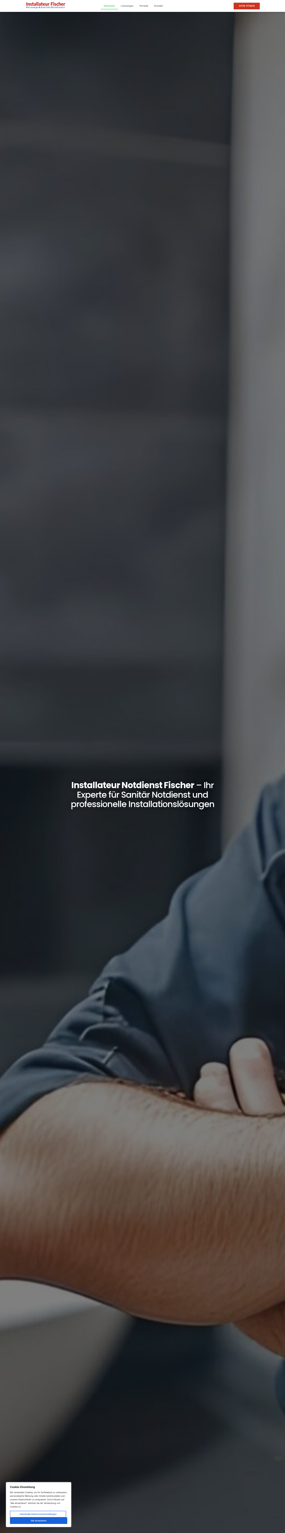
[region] (38, 1504)
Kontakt (158, 5)
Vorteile (143, 5)
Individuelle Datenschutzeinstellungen (38, 1514)
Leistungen (127, 5)
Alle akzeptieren (38, 1520)
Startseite (109, 5)
